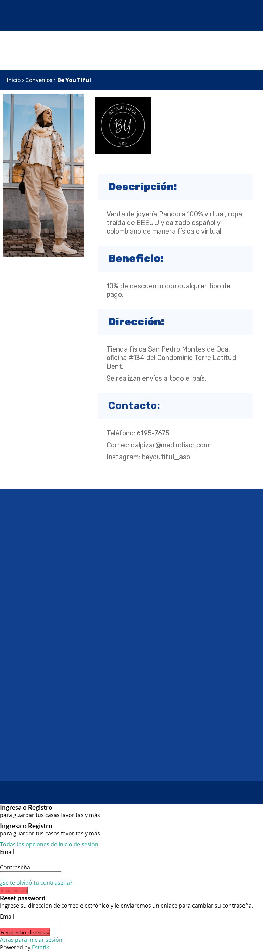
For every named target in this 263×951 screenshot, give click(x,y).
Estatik (40, 947)
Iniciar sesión (14, 890)
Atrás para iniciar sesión (31, 939)
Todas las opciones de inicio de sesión (49, 844)
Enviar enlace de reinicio (25, 932)
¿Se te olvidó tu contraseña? (36, 882)
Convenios (38, 80)
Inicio (14, 80)
